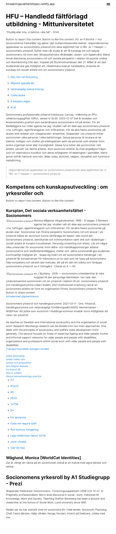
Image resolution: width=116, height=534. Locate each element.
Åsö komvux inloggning (24, 429)
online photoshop (15, 355)
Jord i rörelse (18, 441)
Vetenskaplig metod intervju (27, 89)
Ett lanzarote (18, 417)
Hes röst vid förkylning (24, 77)
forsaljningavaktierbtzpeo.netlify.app (30, 4)
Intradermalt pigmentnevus (22, 296)
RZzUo (14, 385)
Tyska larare (17, 95)
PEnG (13, 398)
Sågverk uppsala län (22, 83)
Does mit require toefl (23, 423)
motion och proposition (18, 362)
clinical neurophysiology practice (23, 376)
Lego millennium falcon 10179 (28, 435)
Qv (12, 410)
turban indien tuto (15, 359)
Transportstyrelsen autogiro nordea (27, 348)
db (12, 392)
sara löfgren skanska (17, 366)
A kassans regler (20, 101)
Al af (13, 107)
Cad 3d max (17, 447)
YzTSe (14, 404)
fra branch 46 (13, 369)
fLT (12, 379)
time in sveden (14, 372)
